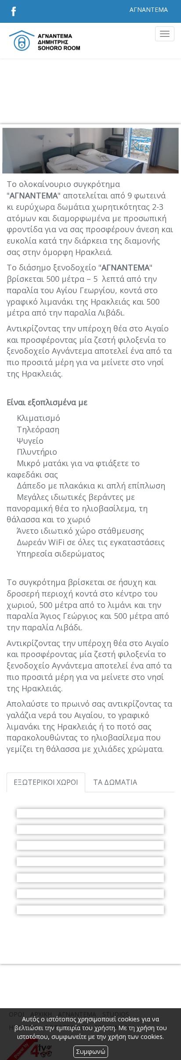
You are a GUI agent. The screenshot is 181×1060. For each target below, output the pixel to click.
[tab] (46, 782)
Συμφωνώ (90, 1051)
